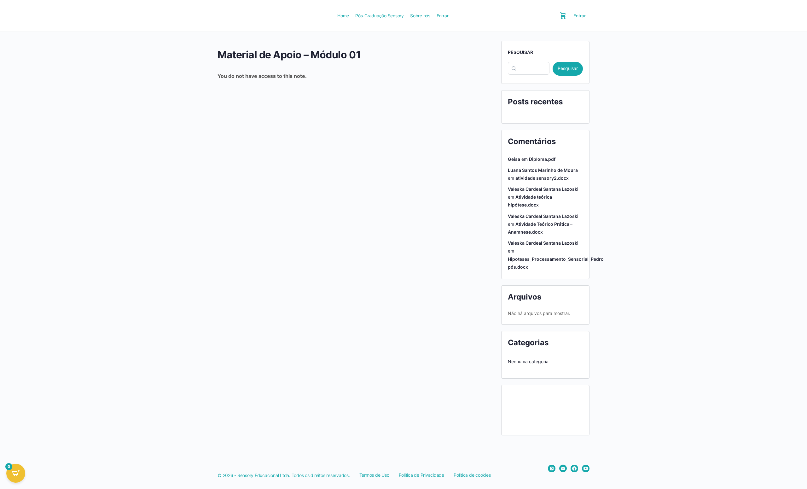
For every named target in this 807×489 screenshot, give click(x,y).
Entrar (579, 15)
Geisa (514, 159)
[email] (563, 468)
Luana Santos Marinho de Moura (543, 170)
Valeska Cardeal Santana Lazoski (543, 189)
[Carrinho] (563, 16)
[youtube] (585, 468)
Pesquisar (520, 52)
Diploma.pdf (542, 159)
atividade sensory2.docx (542, 178)
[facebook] (574, 468)
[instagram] (551, 468)
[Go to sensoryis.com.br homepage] (273, 15)
